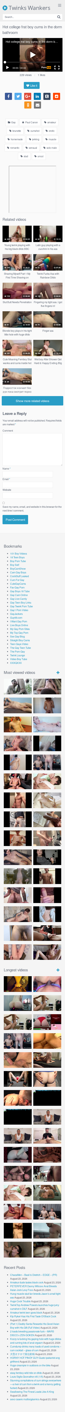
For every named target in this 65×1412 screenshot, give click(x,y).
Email (6, 479)
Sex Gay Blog (17, 636)
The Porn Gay (17, 651)
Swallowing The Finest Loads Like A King (32, 1391)
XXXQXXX (16, 663)
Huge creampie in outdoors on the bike (30, 1365)
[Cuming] (47, 743)
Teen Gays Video (19, 644)
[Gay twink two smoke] (47, 762)
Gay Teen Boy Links (20, 602)
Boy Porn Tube (18, 561)
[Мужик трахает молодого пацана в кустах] (18, 686)
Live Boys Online (19, 625)
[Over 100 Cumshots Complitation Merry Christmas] (47, 1174)
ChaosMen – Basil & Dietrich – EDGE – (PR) (33, 1275)
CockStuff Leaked (19, 576)
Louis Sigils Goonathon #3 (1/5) (26, 1376)
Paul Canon (31, 122)
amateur (51, 122)
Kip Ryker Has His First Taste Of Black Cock (33, 1316)
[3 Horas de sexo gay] (47, 1003)
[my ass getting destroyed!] (47, 1249)
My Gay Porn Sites (20, 629)
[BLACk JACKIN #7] (47, 1117)
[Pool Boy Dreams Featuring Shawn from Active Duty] (47, 1193)
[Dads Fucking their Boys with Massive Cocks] (18, 1098)
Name (6, 468)
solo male (51, 148)
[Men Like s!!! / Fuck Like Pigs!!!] (18, 1060)
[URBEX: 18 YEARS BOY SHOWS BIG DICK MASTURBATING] (18, 819)
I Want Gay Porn (18, 621)
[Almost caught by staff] (18, 762)
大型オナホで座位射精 (22, 1354)
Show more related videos (32, 401)
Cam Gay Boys (18, 572)
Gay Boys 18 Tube (20, 591)
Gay (13, 122)
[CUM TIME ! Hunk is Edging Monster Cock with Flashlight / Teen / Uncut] (47, 819)
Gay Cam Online (19, 595)
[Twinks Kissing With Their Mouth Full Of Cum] (47, 781)
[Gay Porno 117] (18, 1174)
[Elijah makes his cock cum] (18, 781)
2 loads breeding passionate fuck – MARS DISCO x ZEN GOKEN (32, 1333)
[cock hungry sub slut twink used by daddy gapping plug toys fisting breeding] (18, 984)
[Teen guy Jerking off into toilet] (18, 895)
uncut (40, 156)
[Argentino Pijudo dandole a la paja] (47, 857)
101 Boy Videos (18, 553)
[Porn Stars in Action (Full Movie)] (47, 1155)
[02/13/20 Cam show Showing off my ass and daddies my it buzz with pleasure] (18, 1003)
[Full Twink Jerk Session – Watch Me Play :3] (47, 800)
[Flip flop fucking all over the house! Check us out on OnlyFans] (47, 1060)
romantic (14, 148)
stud (25, 156)
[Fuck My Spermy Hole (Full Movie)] (47, 1041)
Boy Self (14, 565)
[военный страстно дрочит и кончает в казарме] (18, 952)
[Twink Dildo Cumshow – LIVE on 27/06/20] (18, 857)
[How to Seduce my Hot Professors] (47, 1098)
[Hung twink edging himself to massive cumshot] (47, 895)
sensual (32, 148)
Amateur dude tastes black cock (26, 1282)
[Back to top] (59, 1405)
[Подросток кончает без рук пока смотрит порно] (18, 705)
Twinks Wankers (28, 8)
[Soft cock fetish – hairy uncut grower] (18, 933)
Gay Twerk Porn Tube (21, 606)
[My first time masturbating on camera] (47, 914)
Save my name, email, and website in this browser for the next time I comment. (32, 508)
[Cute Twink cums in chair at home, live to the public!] (18, 724)
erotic (51, 131)
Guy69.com (16, 617)
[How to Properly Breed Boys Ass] (18, 1231)
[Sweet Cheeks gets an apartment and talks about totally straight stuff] (47, 1022)
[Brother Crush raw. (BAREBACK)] (18, 1249)
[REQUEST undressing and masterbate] (47, 838)
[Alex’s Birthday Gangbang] (47, 1231)
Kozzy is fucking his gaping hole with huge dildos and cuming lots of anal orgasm (35, 1340)
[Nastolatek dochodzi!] (47, 952)
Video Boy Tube (18, 659)
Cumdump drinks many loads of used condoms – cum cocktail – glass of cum (35, 1348)
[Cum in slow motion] (47, 933)
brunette (16, 131)
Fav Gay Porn (17, 587)
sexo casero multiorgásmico (24, 1399)
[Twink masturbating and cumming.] (18, 838)
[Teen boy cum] (18, 876)
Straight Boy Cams (20, 640)
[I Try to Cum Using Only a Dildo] (18, 1155)
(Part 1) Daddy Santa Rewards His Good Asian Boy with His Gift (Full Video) (34, 1325)
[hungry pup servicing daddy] (18, 1079)
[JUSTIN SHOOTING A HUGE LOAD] (18, 800)
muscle (52, 139)
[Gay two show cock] (47, 1212)
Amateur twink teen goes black (26, 1312)
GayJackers (16, 614)
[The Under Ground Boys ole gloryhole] (47, 1079)
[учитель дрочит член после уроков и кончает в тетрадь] (18, 743)
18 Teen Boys (17, 557)
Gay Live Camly (18, 599)
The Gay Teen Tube (20, 648)
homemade (16, 139)
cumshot (34, 131)
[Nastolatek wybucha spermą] (47, 705)
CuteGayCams (18, 583)
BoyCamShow (18, 568)
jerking (35, 139)
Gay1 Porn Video (19, 610)
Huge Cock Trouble (20, 1301)
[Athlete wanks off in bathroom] (47, 876)
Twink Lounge (17, 655)
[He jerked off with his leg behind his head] (18, 914)
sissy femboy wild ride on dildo (26, 1373)
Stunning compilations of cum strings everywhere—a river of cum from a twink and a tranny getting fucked (35, 1384)
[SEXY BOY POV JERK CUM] (47, 686)
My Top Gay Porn (19, 632)
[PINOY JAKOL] (47, 724)
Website (7, 490)
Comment (8, 430)
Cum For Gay (17, 580)
